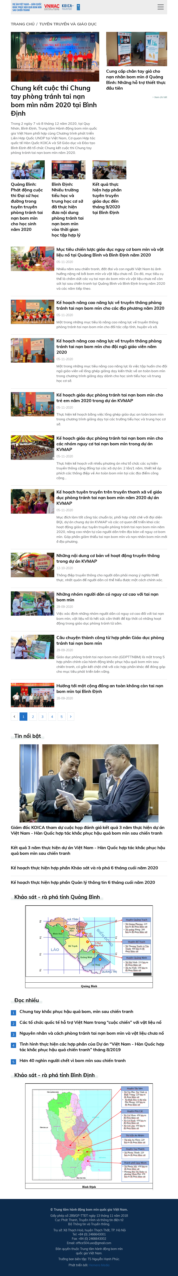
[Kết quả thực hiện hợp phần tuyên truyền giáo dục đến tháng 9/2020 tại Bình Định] (109, 169)
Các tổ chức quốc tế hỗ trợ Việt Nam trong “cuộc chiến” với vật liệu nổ (91, 1022)
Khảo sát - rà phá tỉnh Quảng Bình (57, 897)
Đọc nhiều (26, 1000)
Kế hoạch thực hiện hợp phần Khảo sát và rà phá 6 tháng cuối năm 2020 (84, 867)
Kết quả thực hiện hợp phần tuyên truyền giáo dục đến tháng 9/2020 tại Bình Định (107, 198)
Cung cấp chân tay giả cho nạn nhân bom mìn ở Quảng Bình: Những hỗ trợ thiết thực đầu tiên (136, 79)
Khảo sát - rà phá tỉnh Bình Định (54, 1075)
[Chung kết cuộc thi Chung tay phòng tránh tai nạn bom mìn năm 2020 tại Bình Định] (55, 56)
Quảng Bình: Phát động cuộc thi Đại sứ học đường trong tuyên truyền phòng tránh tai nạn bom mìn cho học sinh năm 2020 (27, 206)
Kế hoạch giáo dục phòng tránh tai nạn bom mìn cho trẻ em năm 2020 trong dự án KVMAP (109, 397)
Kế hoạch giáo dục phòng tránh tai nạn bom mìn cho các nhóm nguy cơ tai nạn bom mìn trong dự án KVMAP (109, 443)
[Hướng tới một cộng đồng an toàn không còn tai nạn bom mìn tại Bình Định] (32, 694)
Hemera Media (99, 1265)
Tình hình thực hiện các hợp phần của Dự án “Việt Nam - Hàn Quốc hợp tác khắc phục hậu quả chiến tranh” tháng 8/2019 (92, 1046)
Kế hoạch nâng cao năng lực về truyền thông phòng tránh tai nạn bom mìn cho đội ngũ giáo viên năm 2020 (109, 346)
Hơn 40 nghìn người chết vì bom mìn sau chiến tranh (73, 1060)
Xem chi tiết (160, 97)
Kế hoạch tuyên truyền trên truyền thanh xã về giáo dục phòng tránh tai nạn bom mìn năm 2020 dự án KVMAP (109, 497)
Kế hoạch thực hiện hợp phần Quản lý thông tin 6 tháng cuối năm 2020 (83, 882)
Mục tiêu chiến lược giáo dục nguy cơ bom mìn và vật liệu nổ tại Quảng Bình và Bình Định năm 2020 (110, 252)
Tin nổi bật (27, 736)
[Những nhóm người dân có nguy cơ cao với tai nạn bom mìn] (32, 603)
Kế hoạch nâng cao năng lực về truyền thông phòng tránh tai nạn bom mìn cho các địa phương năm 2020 (110, 305)
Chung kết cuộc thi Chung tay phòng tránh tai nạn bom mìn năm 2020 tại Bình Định (54, 100)
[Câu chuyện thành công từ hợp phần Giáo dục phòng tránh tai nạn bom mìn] (32, 646)
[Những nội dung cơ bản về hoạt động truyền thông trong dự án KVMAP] (32, 564)
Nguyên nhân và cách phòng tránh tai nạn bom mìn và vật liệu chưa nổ (92, 1033)
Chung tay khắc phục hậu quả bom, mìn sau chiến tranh (76, 1011)
